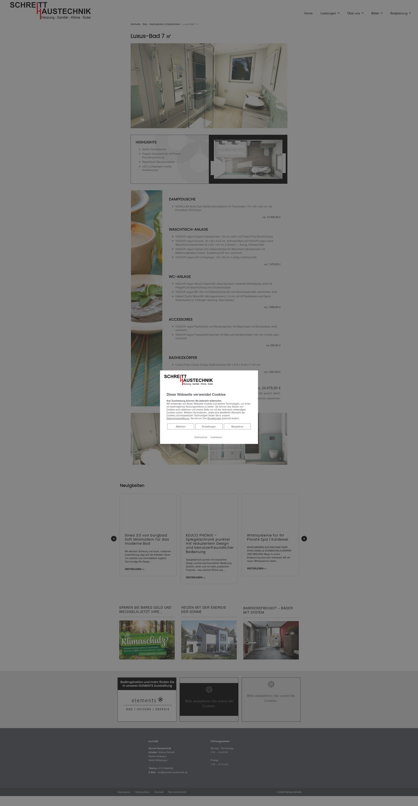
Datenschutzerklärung (178, 418)
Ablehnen (181, 426)
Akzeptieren (237, 426)
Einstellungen (209, 426)
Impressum (216, 437)
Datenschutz (200, 437)
